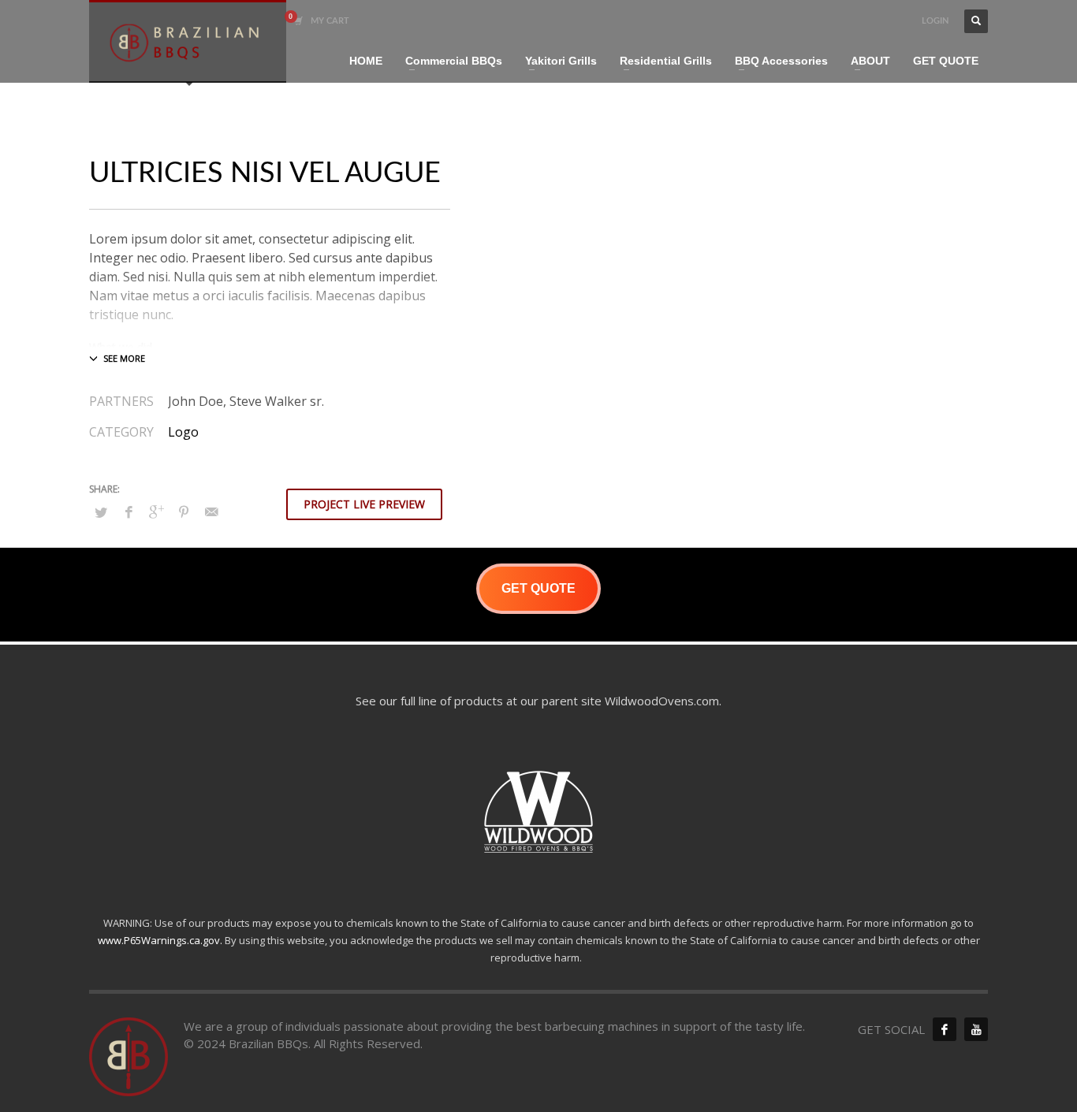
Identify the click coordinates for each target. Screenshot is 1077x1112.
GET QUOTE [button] (538, 588)
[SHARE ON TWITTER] (101, 512)
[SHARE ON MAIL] (211, 511)
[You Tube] (976, 1029)
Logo (183, 432)
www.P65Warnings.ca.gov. (160, 940)
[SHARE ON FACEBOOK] (128, 511)
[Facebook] (944, 1029)
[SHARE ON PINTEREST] (184, 511)
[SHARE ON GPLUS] (156, 511)
